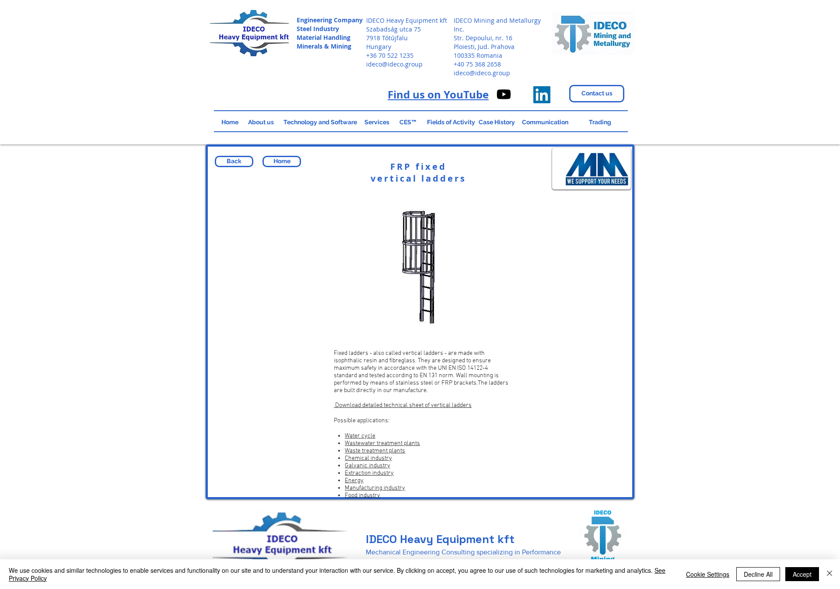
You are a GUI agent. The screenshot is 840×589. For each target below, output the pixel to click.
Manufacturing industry (375, 488)
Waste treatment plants (375, 451)
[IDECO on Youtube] (504, 94)
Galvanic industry (367, 466)
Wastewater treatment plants (382, 443)
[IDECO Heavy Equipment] (541, 94)
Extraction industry (369, 473)
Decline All (758, 574)
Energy (354, 480)
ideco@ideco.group (394, 64)
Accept (802, 574)
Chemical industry (368, 458)
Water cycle (360, 436)
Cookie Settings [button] (707, 574)
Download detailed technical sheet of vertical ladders (403, 405)
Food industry (362, 495)
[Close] (829, 574)
